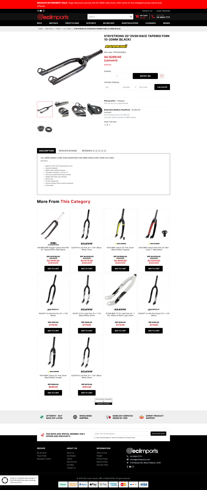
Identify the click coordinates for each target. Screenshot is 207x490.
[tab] (46, 150)
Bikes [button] (39, 23)
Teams (69, 459)
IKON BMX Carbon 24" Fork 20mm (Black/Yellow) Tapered (120, 249)
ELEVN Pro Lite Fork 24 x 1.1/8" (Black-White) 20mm (87, 376)
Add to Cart (53, 269)
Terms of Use (102, 453)
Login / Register (163, 11)
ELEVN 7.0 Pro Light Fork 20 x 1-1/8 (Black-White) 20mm (87, 314)
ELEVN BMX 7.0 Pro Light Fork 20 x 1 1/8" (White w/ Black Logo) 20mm (120, 314)
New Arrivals (72, 462)
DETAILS (44, 161)
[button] (162, 76)
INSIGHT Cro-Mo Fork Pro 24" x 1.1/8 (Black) (53, 314)
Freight (99, 456)
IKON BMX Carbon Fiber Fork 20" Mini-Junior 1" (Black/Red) (154, 249)
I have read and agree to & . (115, 437)
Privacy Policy (130, 437)
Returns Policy (102, 462)
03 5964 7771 (163, 17)
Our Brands (71, 456)
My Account (41, 453)
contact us (147, 11)
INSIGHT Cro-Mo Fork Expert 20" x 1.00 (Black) (153, 314)
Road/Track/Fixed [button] (130, 23)
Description (46, 150)
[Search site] (131, 16)
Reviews (87, 150)
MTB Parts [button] (91, 23)
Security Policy (102, 465)
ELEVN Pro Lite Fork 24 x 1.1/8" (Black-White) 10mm (87, 249)
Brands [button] (166, 23)
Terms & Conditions (118, 437)
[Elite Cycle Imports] (53, 16)
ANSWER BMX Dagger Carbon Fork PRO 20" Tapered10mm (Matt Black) (53, 249)
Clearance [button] (150, 23)
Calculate (162, 87)
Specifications (68, 150)
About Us (70, 453)
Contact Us (71, 468)
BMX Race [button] (53, 23)
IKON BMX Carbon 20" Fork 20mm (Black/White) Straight (53, 376)
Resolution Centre (44, 459)
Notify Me (145, 76)
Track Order (41, 456)
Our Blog (70, 465)
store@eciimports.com (140, 459)
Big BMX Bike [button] (108, 23)
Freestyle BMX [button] (72, 23)
